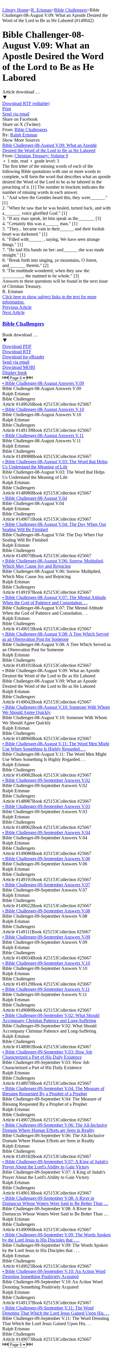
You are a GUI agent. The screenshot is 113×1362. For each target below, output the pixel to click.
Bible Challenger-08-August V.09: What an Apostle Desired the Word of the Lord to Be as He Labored (49, 148)
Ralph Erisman (23, 134)
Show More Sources (21, 140)
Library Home (15, 10)
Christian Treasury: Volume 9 (41, 155)
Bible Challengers (70, 10)
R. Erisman (41, 10)
